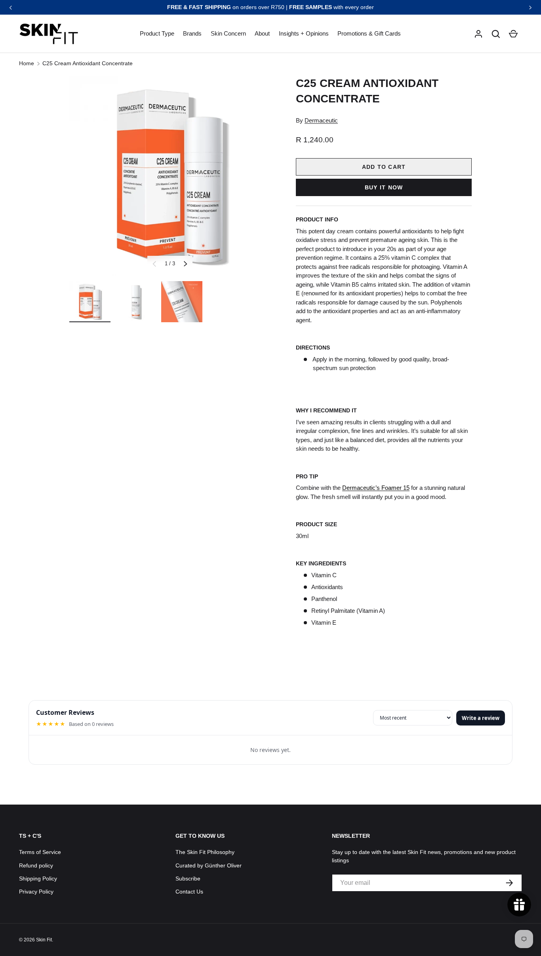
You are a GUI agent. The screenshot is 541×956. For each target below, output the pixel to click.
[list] (169, 176)
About (262, 33)
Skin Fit (44, 940)
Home (26, 63)
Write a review (480, 718)
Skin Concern (228, 33)
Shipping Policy (38, 878)
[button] (496, 34)
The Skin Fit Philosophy (204, 852)
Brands (192, 33)
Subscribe (187, 878)
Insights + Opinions (304, 33)
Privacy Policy (36, 891)
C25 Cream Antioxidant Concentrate (88, 63)
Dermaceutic (321, 120)
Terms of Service (40, 852)
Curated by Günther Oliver (208, 865)
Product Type (157, 33)
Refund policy (36, 865)
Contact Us (189, 891)
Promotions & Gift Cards (369, 33)
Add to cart (384, 167)
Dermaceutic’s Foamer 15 (376, 487)
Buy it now (384, 187)
